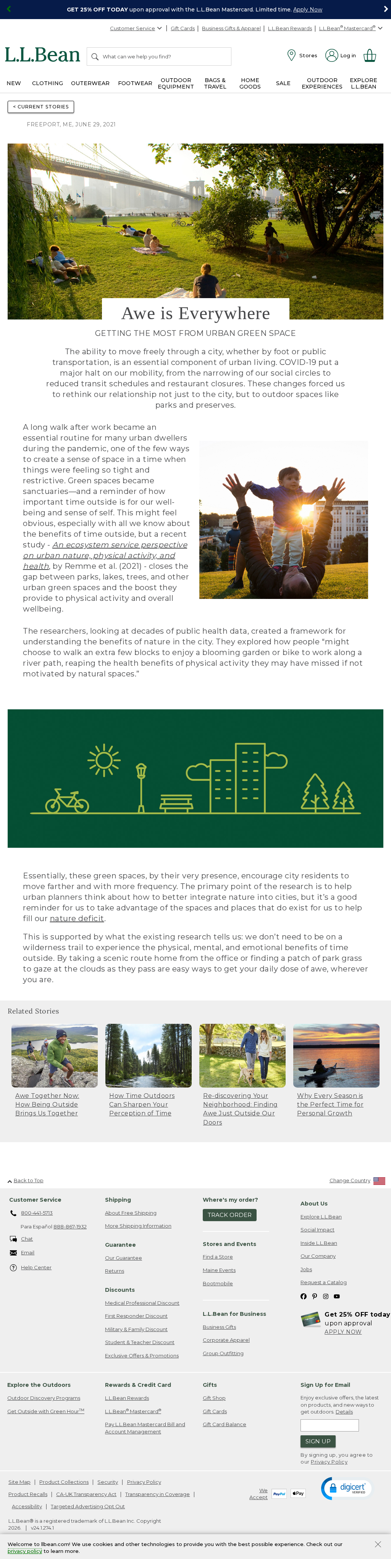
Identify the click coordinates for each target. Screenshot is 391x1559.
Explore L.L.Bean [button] (363, 83)
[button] (347, 1488)
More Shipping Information (138, 1226)
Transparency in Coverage (157, 1494)
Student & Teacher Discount (139, 1342)
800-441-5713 (37, 1213)
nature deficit (77, 918)
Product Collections (64, 1482)
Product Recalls (27, 1494)
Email (27, 1252)
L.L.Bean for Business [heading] (234, 1313)
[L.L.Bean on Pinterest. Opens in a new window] (315, 1295)
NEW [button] (13, 83)
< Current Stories (41, 107)
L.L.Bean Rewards (290, 28)
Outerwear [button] (90, 83)
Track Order (230, 1214)
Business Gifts (219, 1327)
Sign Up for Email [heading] (325, 1384)
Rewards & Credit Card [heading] (138, 1384)
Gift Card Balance (224, 1424)
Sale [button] (283, 83)
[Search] (95, 56)
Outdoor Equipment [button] (176, 83)
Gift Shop (214, 1398)
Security (107, 1482)
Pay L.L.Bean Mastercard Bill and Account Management (145, 1428)
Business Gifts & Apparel (231, 28)
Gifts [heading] (210, 1384)
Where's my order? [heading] (230, 1199)
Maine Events (219, 1270)
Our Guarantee (123, 1258)
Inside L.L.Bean (319, 1243)
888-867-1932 (70, 1226)
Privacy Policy (329, 1462)
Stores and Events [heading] (229, 1244)
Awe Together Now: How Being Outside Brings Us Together (47, 1104)
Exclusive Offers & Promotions (142, 1355)
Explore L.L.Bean (321, 1217)
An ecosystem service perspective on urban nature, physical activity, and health (105, 555)
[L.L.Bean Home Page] (44, 55)
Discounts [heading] (120, 1289)
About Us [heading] (314, 1203)
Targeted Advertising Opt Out (88, 1506)
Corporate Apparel (226, 1340)
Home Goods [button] (250, 83)
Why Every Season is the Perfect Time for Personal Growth (330, 1104)
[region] (195, 9)
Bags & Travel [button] (215, 83)
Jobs (306, 1269)
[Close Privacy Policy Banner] (378, 1545)
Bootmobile (218, 1283)
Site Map (19, 1482)
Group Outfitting (223, 1353)
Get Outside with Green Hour (45, 1411)
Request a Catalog (324, 1282)
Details (344, 1412)
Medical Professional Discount (142, 1303)
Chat (27, 1239)
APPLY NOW (343, 1331)
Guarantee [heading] (120, 1244)
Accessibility (27, 1506)
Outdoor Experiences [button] (322, 83)
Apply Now (307, 9)
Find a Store (218, 1257)
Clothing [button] (47, 83)
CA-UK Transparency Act (86, 1494)
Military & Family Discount (136, 1329)
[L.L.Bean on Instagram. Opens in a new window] (326, 1295)
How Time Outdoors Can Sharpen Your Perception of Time (142, 1104)
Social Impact (317, 1230)
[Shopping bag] (373, 55)
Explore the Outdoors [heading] (39, 1384)
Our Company (318, 1256)
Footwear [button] (135, 83)
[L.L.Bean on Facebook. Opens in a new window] (304, 1295)
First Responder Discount (136, 1316)
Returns (114, 1271)
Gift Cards (183, 28)
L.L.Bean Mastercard (133, 1411)
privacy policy (25, 1551)
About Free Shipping (131, 1213)
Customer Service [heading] (35, 1199)
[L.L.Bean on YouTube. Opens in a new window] (337, 1295)
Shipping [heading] (118, 1199)
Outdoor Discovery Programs (43, 1398)
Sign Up (318, 1441)
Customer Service (132, 28)
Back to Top (29, 1180)
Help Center (36, 1267)
